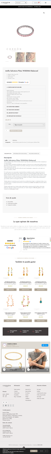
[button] (45, 3)
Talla (9, 124)
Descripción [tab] (7, 153)
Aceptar (33, 451)
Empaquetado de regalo (14, 116)
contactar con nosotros (34, 182)
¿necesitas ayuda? (13, 113)
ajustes (12, 452)
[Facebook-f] (4, 402)
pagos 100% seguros (13, 109)
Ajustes (41, 451)
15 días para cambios (13, 106)
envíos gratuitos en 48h (14, 87)
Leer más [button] (23, 249)
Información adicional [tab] (20, 153)
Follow (45, 345)
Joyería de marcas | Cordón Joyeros (26, 142)
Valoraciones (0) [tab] (34, 153)
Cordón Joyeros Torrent (13, 189)
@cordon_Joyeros (37, 187)
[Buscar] (26, 3)
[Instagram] (6, 402)
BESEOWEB (40, 445)
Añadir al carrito (16, 130)
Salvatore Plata (36, 142)
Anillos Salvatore (15, 142)
